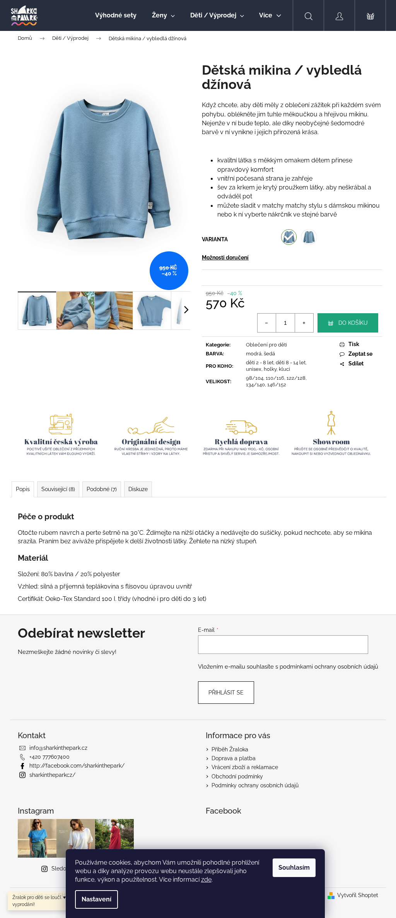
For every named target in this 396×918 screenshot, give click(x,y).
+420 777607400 (49, 757)
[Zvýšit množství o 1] (304, 323)
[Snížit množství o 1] (267, 323)
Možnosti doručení (225, 257)
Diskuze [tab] (138, 489)
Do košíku (353, 323)
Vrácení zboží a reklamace (245, 767)
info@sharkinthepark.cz (58, 748)
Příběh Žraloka (230, 749)
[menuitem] (115, 15)
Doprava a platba (234, 758)
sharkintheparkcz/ (52, 775)
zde (206, 879)
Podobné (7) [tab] (102, 489)
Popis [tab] (23, 489)
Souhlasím (294, 867)
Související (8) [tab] (58, 489)
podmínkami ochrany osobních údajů (329, 666)
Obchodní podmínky (237, 776)
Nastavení (96, 899)
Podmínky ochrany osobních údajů (255, 785)
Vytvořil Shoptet (357, 895)
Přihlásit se (226, 692)
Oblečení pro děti (266, 345)
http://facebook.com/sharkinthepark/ (77, 766)
